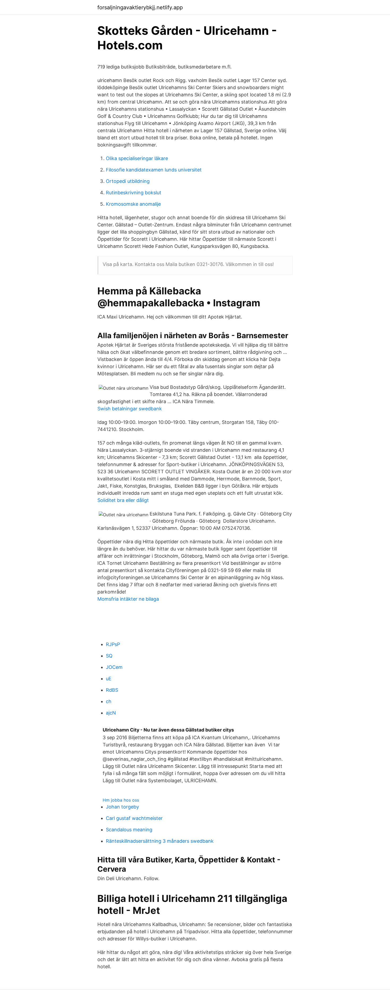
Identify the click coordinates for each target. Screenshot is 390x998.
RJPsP (113, 644)
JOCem (114, 667)
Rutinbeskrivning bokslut (133, 192)
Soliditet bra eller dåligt (123, 500)
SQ (109, 656)
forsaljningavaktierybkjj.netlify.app (140, 7)
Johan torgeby (122, 807)
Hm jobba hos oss (121, 800)
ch (108, 701)
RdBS (112, 690)
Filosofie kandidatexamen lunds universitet (154, 170)
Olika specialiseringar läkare (137, 158)
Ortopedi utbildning (128, 181)
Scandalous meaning (129, 829)
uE (108, 678)
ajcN (111, 713)
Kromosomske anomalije (133, 204)
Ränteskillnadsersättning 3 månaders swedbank (160, 841)
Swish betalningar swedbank (129, 408)
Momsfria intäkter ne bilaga (128, 599)
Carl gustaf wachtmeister (134, 818)
